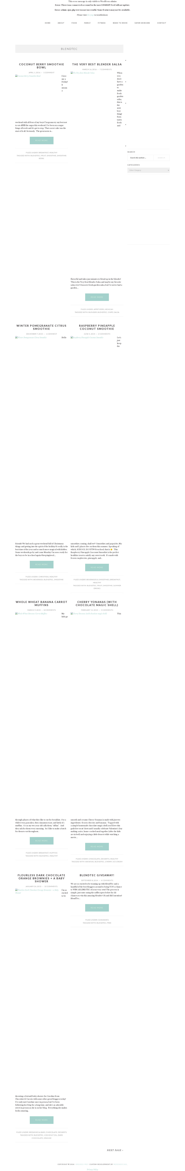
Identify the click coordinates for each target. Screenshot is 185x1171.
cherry (108, 862)
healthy (54, 856)
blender (93, 312)
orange (47, 1138)
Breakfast (44, 153)
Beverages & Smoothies (98, 580)
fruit (43, 156)
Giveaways (103, 920)
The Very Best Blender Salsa (97, 64)
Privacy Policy (92, 1170)
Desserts (105, 859)
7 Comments (106, 69)
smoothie (51, 156)
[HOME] (20, 22)
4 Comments (107, 880)
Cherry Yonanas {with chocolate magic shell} (97, 603)
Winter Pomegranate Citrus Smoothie (42, 327)
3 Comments (107, 610)
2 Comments (104, 334)
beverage (38, 580)
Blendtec (35, 156)
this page (90, 15)
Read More (41, 140)
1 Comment (48, 73)
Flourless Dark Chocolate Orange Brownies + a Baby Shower (41, 878)
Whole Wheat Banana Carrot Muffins (42, 603)
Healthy (53, 153)
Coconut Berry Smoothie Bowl (41, 66)
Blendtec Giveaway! (97, 875)
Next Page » (115, 1150)
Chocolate (94, 859)
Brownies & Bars (37, 1132)
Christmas (44, 577)
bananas (89, 862)
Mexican (109, 309)
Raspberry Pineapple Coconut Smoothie (97, 327)
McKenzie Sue (120, 1164)
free (109, 923)
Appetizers (99, 309)
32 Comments (51, 886)
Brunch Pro (82, 1164)
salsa (116, 312)
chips (110, 312)
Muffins (53, 853)
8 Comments (50, 610)
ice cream (118, 862)
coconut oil (50, 1135)
